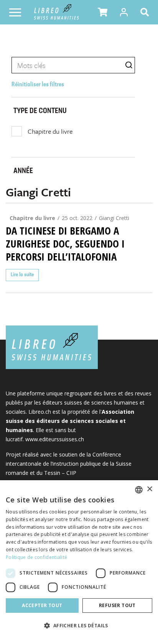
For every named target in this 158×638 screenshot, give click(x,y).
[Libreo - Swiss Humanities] (56, 12)
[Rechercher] (146, 12)
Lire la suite (22, 275)
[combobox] (139, 490)
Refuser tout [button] (117, 605)
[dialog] (79, 559)
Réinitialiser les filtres (38, 85)
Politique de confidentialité (36, 557)
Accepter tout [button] (42, 605)
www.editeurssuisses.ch (54, 439)
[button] (103, 12)
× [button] (149, 489)
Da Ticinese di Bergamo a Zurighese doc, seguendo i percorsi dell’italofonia (65, 243)
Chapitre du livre (50, 131)
